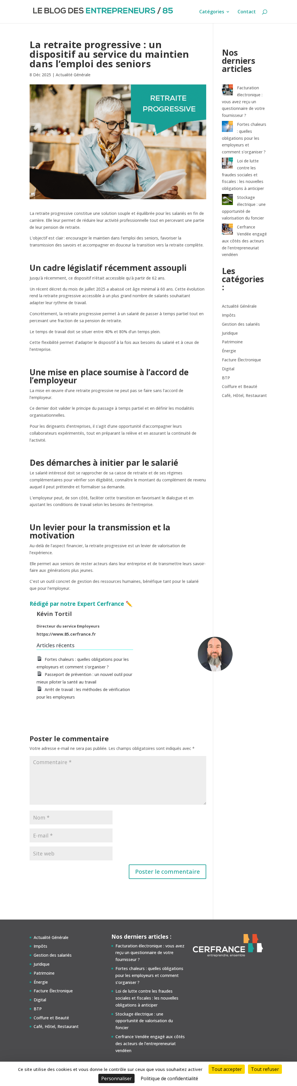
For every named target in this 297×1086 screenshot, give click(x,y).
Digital (228, 368)
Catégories (211, 12)
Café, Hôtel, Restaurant (244, 395)
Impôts (229, 315)
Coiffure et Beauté (239, 386)
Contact (247, 12)
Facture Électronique (241, 359)
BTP (226, 377)
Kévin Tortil (54, 614)
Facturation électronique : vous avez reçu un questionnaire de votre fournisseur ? (243, 101)
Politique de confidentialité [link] (169, 1078)
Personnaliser (116, 1078)
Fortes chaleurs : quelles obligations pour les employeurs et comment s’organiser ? (244, 138)
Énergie (229, 350)
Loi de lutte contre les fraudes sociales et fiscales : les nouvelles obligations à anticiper (243, 174)
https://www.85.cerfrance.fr (66, 634)
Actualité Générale (73, 74)
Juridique (230, 333)
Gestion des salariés (241, 324)
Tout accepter (226, 1069)
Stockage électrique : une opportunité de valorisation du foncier (144, 1021)
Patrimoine (232, 342)
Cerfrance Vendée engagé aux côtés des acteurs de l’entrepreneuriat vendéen (244, 240)
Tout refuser (265, 1069)
